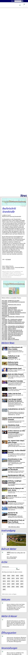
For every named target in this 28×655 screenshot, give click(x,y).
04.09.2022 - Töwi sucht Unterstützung (11, 335)
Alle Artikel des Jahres (14, 527)
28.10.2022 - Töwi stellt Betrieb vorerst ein (12, 332)
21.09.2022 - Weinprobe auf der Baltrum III (12, 334)
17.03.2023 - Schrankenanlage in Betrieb (12, 320)
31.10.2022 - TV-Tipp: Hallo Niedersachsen (12, 331)
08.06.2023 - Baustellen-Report (9, 308)
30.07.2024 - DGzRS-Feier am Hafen (10, 300)
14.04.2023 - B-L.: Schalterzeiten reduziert (12, 319)
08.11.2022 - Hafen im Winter (9, 328)
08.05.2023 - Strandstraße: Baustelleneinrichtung (14, 312)
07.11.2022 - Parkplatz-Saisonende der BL (12, 330)
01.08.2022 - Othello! (7, 336)
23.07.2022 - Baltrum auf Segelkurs (10, 339)
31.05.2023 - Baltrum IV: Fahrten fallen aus (12, 310)
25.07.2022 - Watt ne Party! (8, 338)
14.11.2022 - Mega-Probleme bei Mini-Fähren (13, 327)
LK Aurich (8, 259)
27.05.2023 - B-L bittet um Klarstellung (11, 311)
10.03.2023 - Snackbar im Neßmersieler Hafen (13, 322)
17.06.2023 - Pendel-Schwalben (9, 307)
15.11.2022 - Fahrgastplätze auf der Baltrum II (13, 326)
